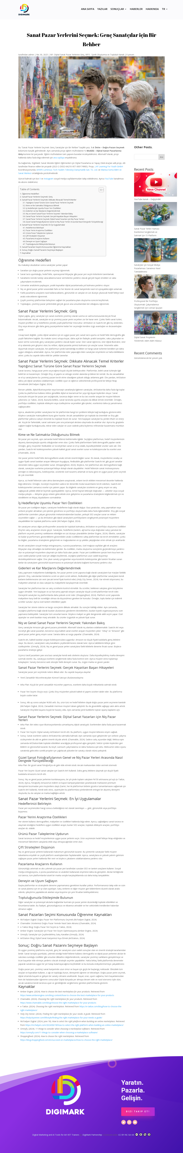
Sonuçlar (117, 9)
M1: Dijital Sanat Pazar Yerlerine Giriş (67, 54)
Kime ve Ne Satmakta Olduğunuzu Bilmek (42, 205)
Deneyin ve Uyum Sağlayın (36, 241)
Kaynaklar (26, 253)
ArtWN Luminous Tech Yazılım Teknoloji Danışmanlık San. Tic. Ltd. (67, 169)
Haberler (136, 9)
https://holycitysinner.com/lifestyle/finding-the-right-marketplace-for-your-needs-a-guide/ (61, 1017)
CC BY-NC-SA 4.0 (126, 1134)
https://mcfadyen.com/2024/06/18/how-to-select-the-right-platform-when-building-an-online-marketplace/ (74, 1025)
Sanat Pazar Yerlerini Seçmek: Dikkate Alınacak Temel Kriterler (49, 199)
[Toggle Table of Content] (100, 189)
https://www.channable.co (32, 1002)
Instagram (48, 178)
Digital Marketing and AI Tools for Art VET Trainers (56, 1134)
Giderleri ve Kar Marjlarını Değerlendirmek (43, 211)
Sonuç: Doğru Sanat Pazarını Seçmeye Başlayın (42, 250)
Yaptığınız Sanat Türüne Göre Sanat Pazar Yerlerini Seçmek (49, 202)
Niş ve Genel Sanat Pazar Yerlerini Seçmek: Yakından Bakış (49, 213)
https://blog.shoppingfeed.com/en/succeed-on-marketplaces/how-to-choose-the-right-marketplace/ (66, 1040)
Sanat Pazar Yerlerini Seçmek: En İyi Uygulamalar (43, 224)
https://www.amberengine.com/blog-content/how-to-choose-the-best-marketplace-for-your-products (67, 995)
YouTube (109, 178)
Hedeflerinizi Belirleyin (35, 227)
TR (163, 9)
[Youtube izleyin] (135, 1122)
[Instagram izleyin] (129, 1122)
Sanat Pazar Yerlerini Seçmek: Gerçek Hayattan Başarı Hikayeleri (51, 216)
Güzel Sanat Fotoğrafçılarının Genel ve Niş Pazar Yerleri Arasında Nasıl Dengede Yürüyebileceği (64, 222)
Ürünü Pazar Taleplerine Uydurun (39, 233)
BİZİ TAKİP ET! (138, 1111)
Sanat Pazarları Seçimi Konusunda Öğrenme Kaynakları (46, 247)
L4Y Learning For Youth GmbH (109, 166)
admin (31, 54)
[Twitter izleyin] (123, 1122)
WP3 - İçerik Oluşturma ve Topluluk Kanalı (104, 54)
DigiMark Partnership (92, 1134)
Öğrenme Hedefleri (30, 193)
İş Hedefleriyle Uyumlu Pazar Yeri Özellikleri (43, 208)
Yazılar (102, 9)
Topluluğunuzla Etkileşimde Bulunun (40, 244)
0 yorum (130, 54)
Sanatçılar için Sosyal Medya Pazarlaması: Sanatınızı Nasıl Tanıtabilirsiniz (147, 268)
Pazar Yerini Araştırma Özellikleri (39, 230)
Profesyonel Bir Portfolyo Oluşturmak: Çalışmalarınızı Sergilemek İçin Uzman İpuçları (148, 304)
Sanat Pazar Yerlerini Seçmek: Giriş (37, 196)
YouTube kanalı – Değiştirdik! (147, 199)
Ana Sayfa (87, 9)
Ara (161, 157)
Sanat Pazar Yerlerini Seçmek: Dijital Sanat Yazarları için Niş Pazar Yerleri (55, 219)
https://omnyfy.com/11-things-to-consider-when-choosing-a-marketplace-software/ (59, 1032)
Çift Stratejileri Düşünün (35, 236)
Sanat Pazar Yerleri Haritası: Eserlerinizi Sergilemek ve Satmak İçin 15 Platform (147, 232)
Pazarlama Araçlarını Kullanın (37, 238)
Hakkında (152, 9)
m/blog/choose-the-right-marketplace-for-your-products (70, 1002)
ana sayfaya (59, 157)
